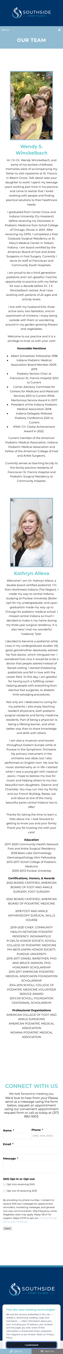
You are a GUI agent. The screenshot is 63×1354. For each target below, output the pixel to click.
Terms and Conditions (15, 1221)
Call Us (17, 1351)
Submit (7, 1228)
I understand (31, 1345)
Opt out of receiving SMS (22, 1190)
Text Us (49, 1351)
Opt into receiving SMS (21, 1184)
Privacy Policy (47, 1218)
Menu (5, 30)
